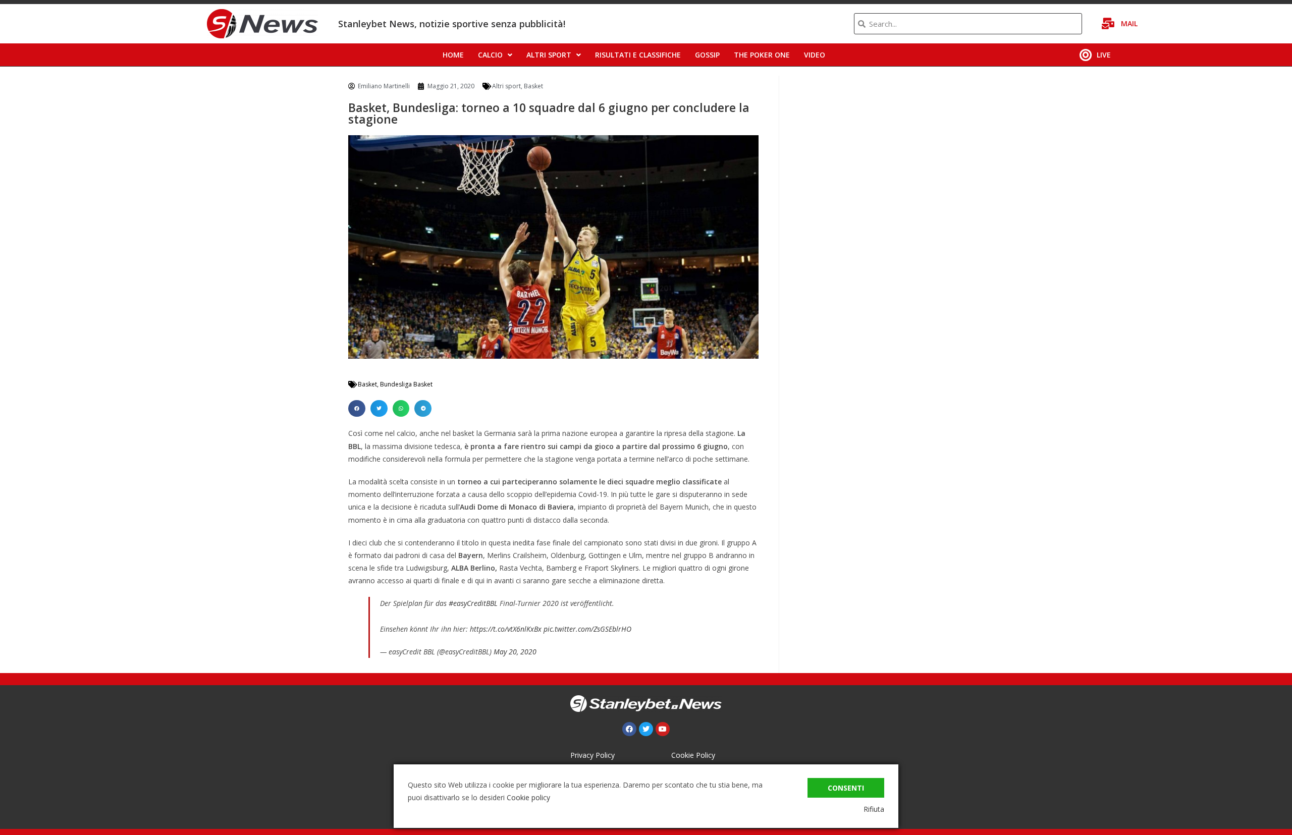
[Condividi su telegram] (423, 408)
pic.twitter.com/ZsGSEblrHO (587, 629)
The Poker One (762, 55)
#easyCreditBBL (473, 603)
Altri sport (548, 55)
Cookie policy (528, 797)
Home (453, 55)
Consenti (846, 788)
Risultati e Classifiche (638, 55)
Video (814, 55)
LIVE (1104, 55)
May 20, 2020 (515, 651)
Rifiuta (874, 809)
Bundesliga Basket (406, 384)
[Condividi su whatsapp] (401, 408)
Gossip (707, 55)
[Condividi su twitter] (379, 408)
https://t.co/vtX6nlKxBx (506, 629)
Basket (533, 86)
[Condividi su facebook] (356, 408)
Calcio (490, 55)
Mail (1129, 23)
